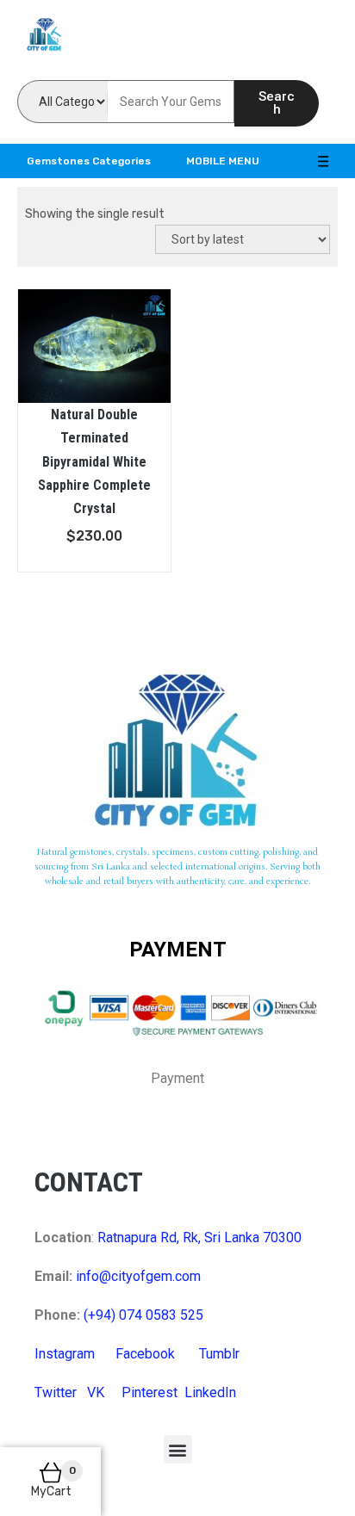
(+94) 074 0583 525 (143, 1315)
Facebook (145, 1354)
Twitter (55, 1392)
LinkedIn (210, 1392)
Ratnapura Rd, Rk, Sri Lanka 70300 (199, 1237)
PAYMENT (178, 949)
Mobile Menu (222, 161)
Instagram (64, 1354)
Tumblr (219, 1354)
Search (276, 103)
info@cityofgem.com (138, 1276)
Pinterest (149, 1392)
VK (95, 1392)
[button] (178, 1449)
